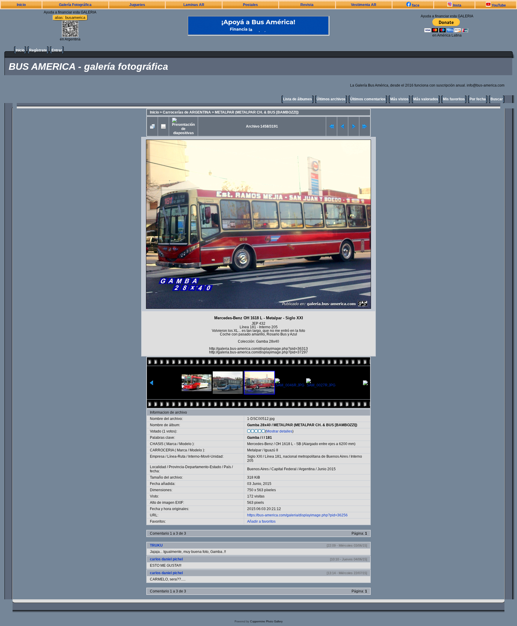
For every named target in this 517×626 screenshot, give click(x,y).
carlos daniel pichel (166, 559)
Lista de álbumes (297, 99)
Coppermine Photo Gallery (266, 621)
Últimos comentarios (368, 99)
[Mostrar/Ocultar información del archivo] (163, 126)
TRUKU (156, 545)
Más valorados (425, 99)
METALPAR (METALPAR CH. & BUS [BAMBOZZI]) (257, 112)
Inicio (21, 5)
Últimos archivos (331, 99)
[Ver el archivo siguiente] (353, 126)
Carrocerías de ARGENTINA (187, 112)
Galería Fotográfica (75, 5)
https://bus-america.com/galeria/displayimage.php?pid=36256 (297, 515)
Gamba (253, 438)
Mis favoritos (454, 99)
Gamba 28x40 (259, 425)
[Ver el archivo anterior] (342, 126)
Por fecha (477, 99)
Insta (456, 5)
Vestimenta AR (363, 5)
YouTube (498, 5)
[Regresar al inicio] (331, 126)
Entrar (56, 50)
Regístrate (38, 50)
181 (269, 438)
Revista (307, 5)
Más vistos (399, 99)
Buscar (496, 99)
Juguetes (137, 5)
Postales (250, 5)
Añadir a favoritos (261, 521)
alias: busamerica (70, 17)
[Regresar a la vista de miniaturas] (152, 126)
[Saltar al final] (364, 126)
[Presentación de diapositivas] (183, 126)
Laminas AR (193, 5)
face (415, 5)
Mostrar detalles (279, 431)
